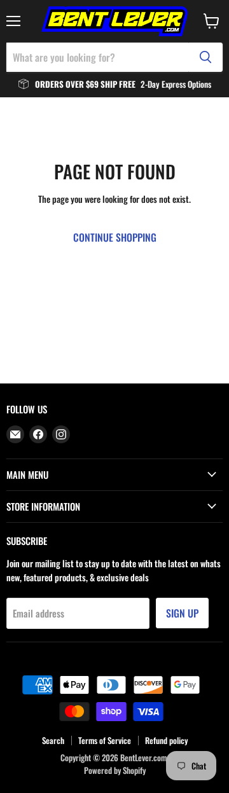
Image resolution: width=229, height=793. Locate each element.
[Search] (205, 57)
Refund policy (166, 740)
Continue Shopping (114, 237)
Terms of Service (104, 740)
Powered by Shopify (115, 770)
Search (53, 740)
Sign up (182, 613)
